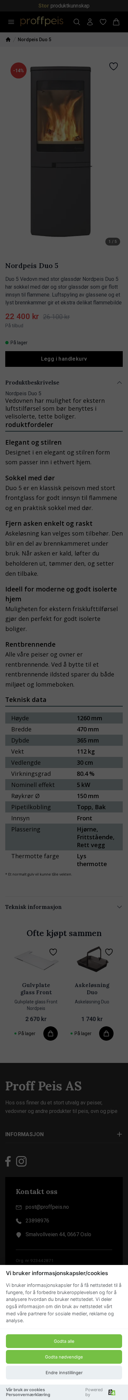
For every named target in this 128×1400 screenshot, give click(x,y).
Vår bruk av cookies (25, 1389)
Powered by (94, 1392)
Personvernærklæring (28, 1394)
